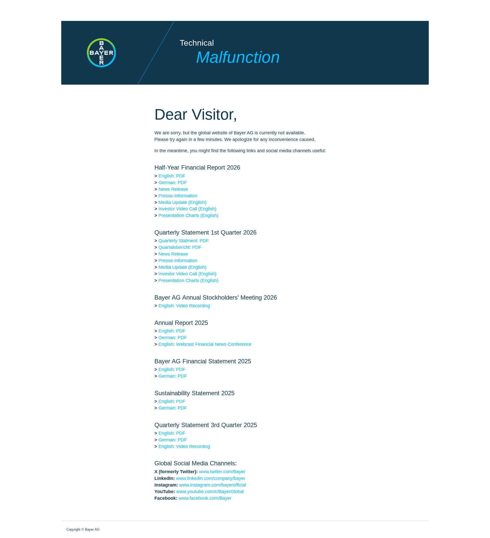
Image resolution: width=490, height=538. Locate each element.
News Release (173, 189)
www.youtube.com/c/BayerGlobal (210, 491)
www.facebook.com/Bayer (205, 498)
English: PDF (171, 175)
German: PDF (172, 182)
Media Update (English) (182, 202)
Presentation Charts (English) (188, 215)
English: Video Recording (184, 305)
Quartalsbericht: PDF (179, 247)
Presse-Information (177, 195)
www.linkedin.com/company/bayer (210, 478)
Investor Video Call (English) (187, 208)
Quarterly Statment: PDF (183, 240)
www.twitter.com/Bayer (222, 471)
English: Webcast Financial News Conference (204, 344)
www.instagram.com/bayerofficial (212, 485)
